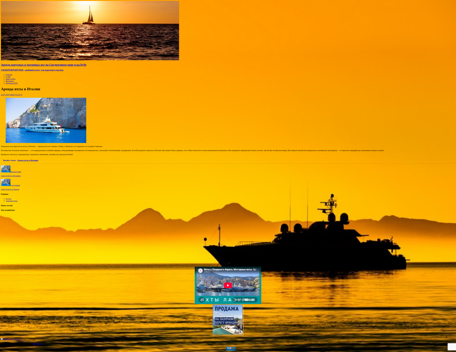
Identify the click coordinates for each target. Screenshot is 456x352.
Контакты (10, 81)
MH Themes (37, 344)
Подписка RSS (12, 83)
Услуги (18, 95)
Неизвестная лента (15, 339)
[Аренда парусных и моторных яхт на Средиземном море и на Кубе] (90, 60)
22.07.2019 (5, 95)
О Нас (8, 77)
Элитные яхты (11, 201)
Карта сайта (10, 79)
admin (12, 95)
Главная (9, 75)
